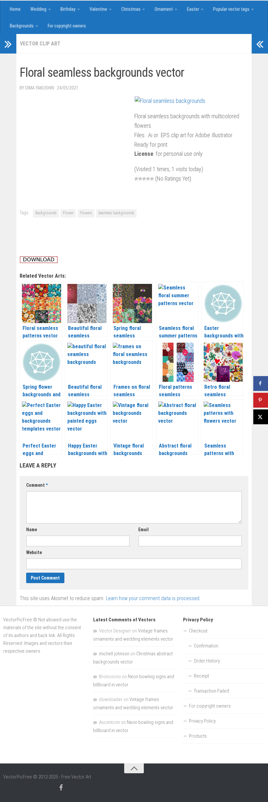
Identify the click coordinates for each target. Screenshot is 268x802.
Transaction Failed (211, 691)
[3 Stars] (144, 179)
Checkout (198, 631)
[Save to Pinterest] (260, 400)
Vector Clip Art (40, 44)
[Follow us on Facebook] (60, 787)
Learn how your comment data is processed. (153, 598)
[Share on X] (260, 416)
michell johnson (114, 654)
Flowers (86, 213)
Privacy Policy (202, 721)
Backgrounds (22, 25)
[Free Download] (39, 261)
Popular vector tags (231, 9)
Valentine (98, 9)
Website (34, 552)
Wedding (38, 9)
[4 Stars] (148, 179)
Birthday (67, 9)
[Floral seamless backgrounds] (170, 101)
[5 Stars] (152, 179)
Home (15, 9)
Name (31, 529)
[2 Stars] (140, 179)
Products (198, 736)
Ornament (164, 9)
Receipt (201, 676)
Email (143, 529)
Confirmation (206, 646)
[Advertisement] (139, 59)
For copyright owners (67, 25)
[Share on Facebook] (260, 383)
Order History (207, 661)
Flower (68, 213)
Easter (193, 9)
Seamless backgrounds (116, 213)
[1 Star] (136, 179)
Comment (37, 485)
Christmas (131, 9)
